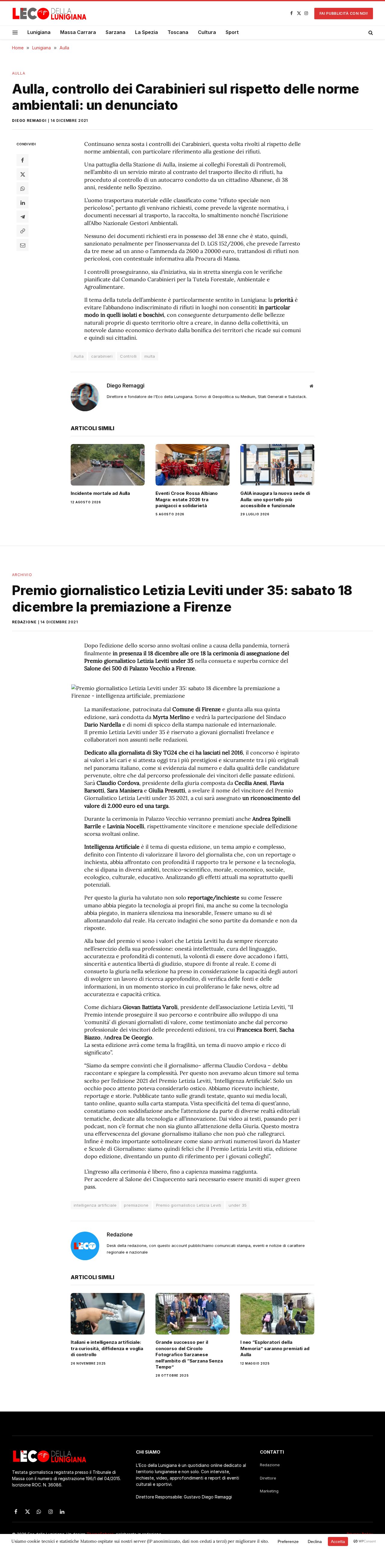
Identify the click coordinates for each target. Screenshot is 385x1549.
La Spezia (146, 32)
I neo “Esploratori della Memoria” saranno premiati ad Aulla (275, 1348)
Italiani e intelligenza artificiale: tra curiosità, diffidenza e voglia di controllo (107, 1348)
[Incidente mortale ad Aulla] (108, 465)
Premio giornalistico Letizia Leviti (188, 1205)
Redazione (24, 622)
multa (149, 356)
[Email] (23, 245)
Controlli (128, 356)
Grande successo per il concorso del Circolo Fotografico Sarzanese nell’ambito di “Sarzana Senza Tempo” (189, 1354)
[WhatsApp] (23, 188)
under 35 (238, 1205)
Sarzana (115, 32)
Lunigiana (39, 32)
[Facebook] (23, 160)
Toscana (178, 32)
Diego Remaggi (29, 120)
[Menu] (15, 32)
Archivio (22, 574)
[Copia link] (23, 231)
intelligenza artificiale (95, 1205)
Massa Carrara (78, 32)
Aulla (18, 73)
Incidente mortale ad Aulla (100, 493)
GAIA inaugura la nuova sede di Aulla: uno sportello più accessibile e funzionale (275, 499)
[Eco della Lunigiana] (49, 13)
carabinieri (101, 356)
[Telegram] (23, 217)
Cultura (207, 32)
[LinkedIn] (23, 202)
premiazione (136, 1205)
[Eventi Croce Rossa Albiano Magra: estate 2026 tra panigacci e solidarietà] (192, 465)
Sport (232, 32)
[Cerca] (370, 32)
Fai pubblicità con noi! (343, 13)
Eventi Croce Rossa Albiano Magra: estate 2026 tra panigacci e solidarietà (187, 499)
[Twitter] (23, 174)
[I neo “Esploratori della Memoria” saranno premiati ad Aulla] (277, 1314)
